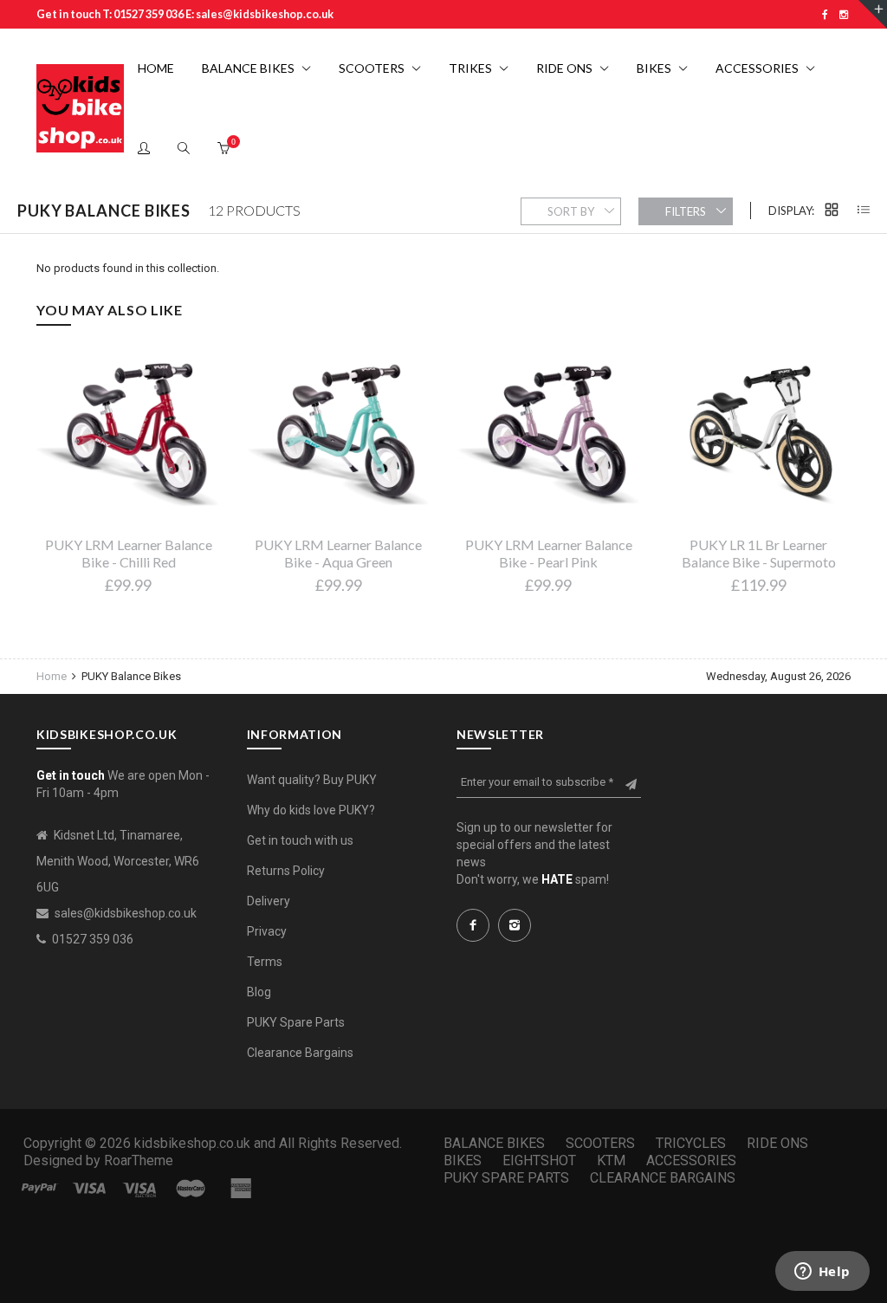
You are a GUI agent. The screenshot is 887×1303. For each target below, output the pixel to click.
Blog (259, 992)
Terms (264, 962)
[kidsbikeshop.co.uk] (80, 108)
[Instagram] (843, 14)
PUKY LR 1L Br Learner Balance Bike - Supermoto (759, 553)
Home (52, 676)
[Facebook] (825, 14)
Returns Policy (286, 871)
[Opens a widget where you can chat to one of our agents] (822, 1272)
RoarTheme (138, 1160)
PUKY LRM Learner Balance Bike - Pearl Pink (548, 553)
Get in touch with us (300, 840)
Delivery (268, 901)
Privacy (267, 931)
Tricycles (691, 1143)
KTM (611, 1160)
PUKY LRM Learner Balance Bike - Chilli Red (128, 553)
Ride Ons (777, 1143)
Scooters (600, 1143)
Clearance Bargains (300, 1053)
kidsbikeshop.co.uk (192, 1143)
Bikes (463, 1160)
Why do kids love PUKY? (311, 810)
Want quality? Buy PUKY (312, 780)
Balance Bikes (494, 1143)
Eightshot (539, 1160)
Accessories (691, 1160)
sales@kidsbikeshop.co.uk (126, 913)
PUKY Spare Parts (296, 1022)
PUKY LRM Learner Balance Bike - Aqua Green (338, 553)
